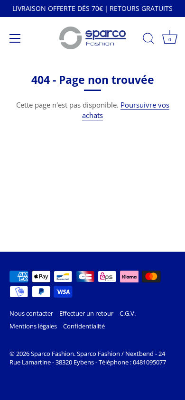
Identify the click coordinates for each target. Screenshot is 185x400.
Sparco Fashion (52, 353)
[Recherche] (148, 39)
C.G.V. (128, 313)
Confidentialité (84, 326)
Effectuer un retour (86, 313)
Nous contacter (31, 313)
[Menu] (15, 38)
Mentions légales (33, 326)
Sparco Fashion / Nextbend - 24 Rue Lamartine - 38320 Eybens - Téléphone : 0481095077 (87, 357)
